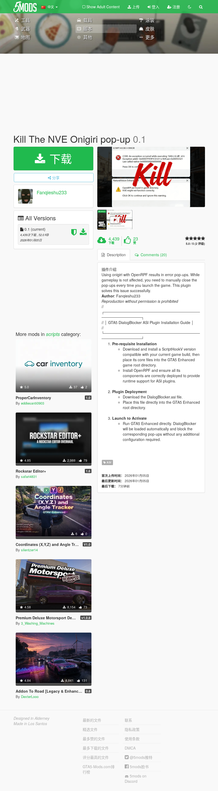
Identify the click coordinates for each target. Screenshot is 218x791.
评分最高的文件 (96, 757)
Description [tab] (115, 254)
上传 (135, 6)
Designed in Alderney (31, 718)
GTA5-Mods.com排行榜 (99, 769)
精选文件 (90, 729)
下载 (59, 158)
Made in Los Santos (30, 723)
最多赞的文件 (94, 738)
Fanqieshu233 (52, 192)
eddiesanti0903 (32, 403)
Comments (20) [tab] (153, 254)
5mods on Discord (135, 778)
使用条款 (132, 738)
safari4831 (29, 476)
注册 (175, 6)
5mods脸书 (139, 766)
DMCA (130, 748)
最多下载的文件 (96, 748)
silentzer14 (29, 549)
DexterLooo (30, 696)
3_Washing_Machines (37, 623)
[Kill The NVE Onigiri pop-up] (151, 177)
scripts (53, 334)
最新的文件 (92, 720)
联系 (128, 720)
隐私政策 (132, 729)
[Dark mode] (189, 6)
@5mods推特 (140, 757)
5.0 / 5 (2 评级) (195, 243)
